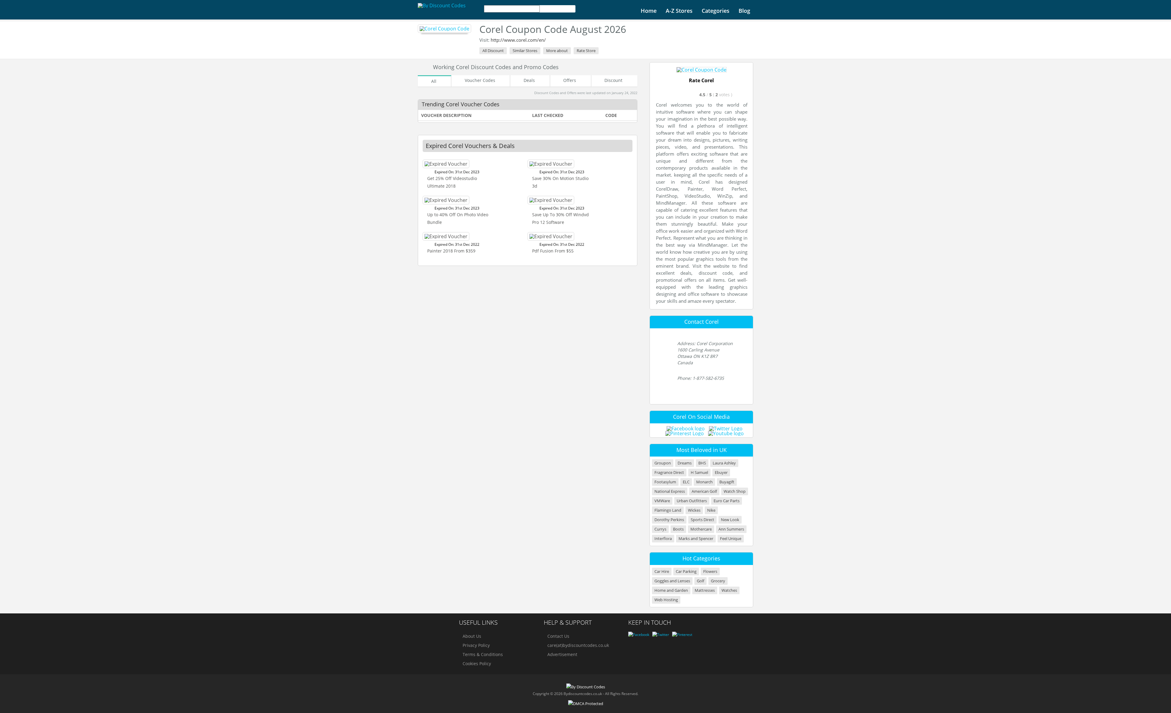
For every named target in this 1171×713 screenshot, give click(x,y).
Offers (569, 80)
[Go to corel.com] (701, 69)
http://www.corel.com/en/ (518, 40)
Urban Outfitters (692, 500)
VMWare (662, 500)
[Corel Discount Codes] (444, 28)
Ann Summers (731, 529)
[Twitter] (660, 634)
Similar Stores (525, 50)
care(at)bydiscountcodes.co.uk (578, 645)
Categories (715, 10)
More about (557, 50)
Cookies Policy (477, 663)
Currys (660, 529)
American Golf (704, 491)
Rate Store (586, 50)
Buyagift (726, 482)
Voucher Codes (480, 80)
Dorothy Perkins (669, 519)
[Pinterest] (682, 634)
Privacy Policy (476, 645)
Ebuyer (721, 472)
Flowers (710, 571)
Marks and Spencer (696, 538)
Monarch (704, 482)
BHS (702, 463)
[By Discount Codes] (442, 5)
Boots (678, 529)
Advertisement (562, 654)
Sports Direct (702, 519)
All (433, 81)
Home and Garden (671, 590)
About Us (472, 636)
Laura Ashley (724, 463)
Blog (744, 10)
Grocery (718, 581)
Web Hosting (666, 599)
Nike (711, 510)
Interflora (663, 538)
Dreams (685, 463)
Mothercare (701, 529)
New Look (730, 519)
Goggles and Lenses (672, 581)
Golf (700, 581)
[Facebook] (638, 634)
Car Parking (686, 571)
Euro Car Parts (726, 500)
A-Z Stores (679, 10)
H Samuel (699, 472)
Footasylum (665, 482)
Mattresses (705, 590)
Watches (729, 590)
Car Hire (661, 571)
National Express (669, 491)
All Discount (493, 50)
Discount (613, 80)
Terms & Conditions (483, 654)
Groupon (662, 463)
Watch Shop (735, 491)
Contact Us (558, 636)
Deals (529, 80)
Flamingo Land (667, 510)
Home (649, 10)
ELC (686, 482)
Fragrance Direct (669, 472)
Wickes (694, 510)
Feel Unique (730, 538)
